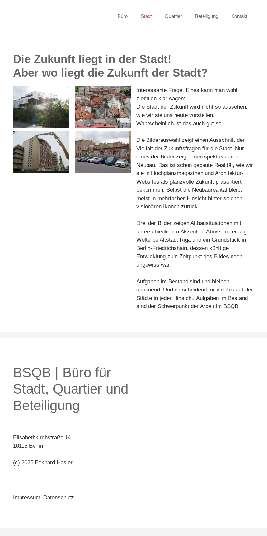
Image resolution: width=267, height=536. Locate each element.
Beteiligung (206, 16)
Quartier (173, 16)
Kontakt (239, 16)
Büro (123, 16)
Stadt (146, 16)
